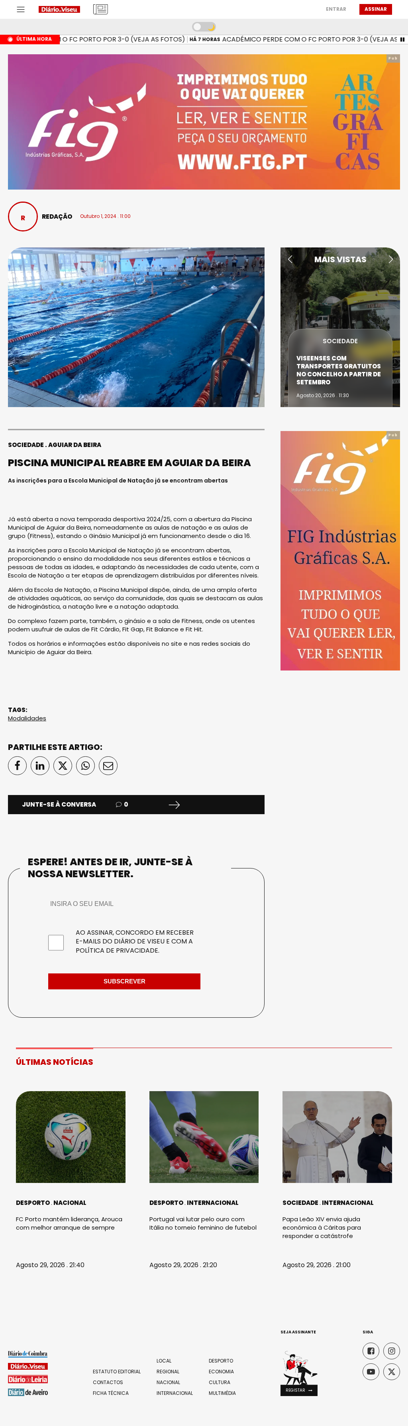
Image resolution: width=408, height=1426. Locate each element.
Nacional (69, 1203)
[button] (289, 259)
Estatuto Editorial (117, 1372)
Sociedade (26, 445)
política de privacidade (117, 950)
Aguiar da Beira (74, 445)
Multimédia (222, 1393)
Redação (57, 216)
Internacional (213, 1203)
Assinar (376, 9)
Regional (168, 1372)
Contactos (108, 1382)
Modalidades (27, 718)
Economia (221, 1372)
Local (164, 1361)
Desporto (33, 1203)
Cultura (219, 1382)
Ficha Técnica (111, 1393)
